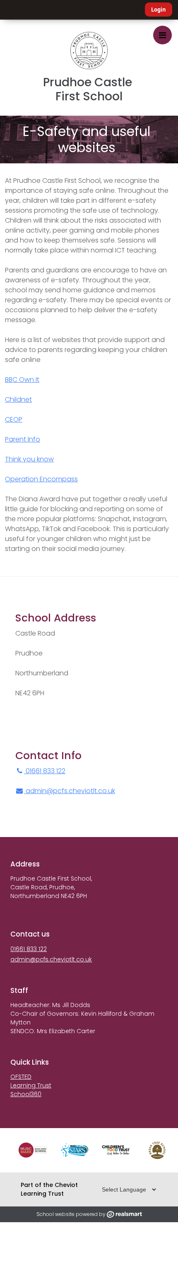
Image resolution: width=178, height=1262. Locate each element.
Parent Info (22, 439)
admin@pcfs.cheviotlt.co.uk (70, 791)
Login (158, 9)
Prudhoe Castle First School (89, 89)
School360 (25, 1094)
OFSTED (20, 1077)
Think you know (29, 459)
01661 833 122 (44, 771)
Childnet (18, 399)
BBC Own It (22, 379)
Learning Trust (30, 1085)
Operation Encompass (41, 479)
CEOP (13, 419)
